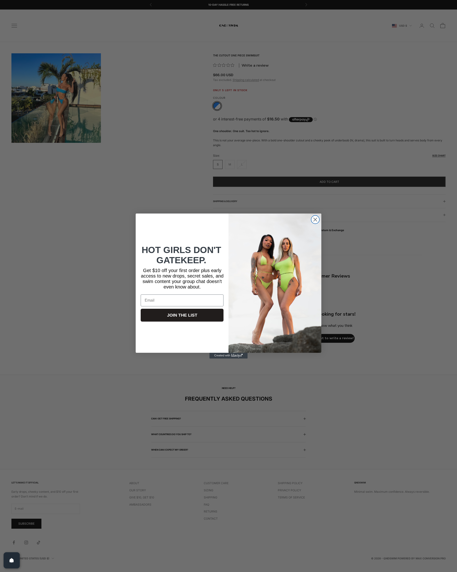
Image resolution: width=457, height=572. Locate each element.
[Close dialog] (315, 219)
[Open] (12, 560)
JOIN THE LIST (182, 315)
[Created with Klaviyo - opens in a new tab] (228, 355)
